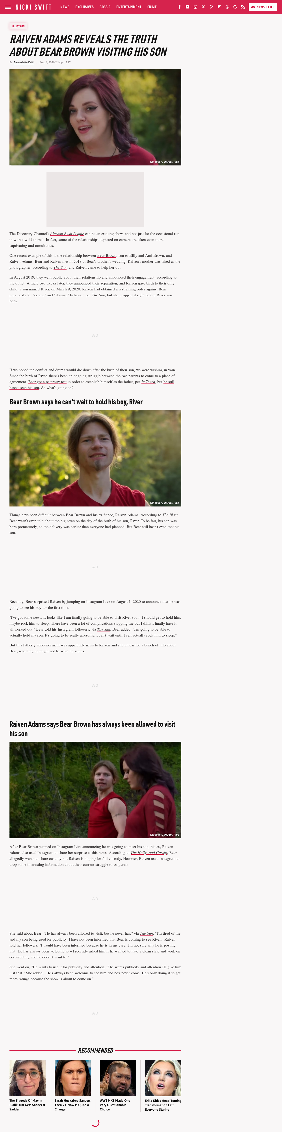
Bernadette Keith (24, 62)
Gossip (105, 6)
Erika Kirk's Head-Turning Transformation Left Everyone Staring (163, 1105)
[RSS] (243, 7)
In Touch (148, 381)
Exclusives (84, 6)
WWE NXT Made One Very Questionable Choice (115, 1105)
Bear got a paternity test (47, 381)
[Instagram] (195, 7)
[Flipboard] (219, 7)
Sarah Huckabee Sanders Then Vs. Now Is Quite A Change (73, 1105)
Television (18, 26)
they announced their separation (91, 283)
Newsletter (266, 7)
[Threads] (227, 7)
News (64, 6)
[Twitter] (203, 7)
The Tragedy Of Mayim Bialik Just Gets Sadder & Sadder (27, 1105)
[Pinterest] (211, 7)
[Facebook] (179, 7)
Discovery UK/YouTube (164, 162)
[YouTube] (187, 7)
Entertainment (128, 6)
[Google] (235, 7)
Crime (152, 6)
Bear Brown (106, 255)
